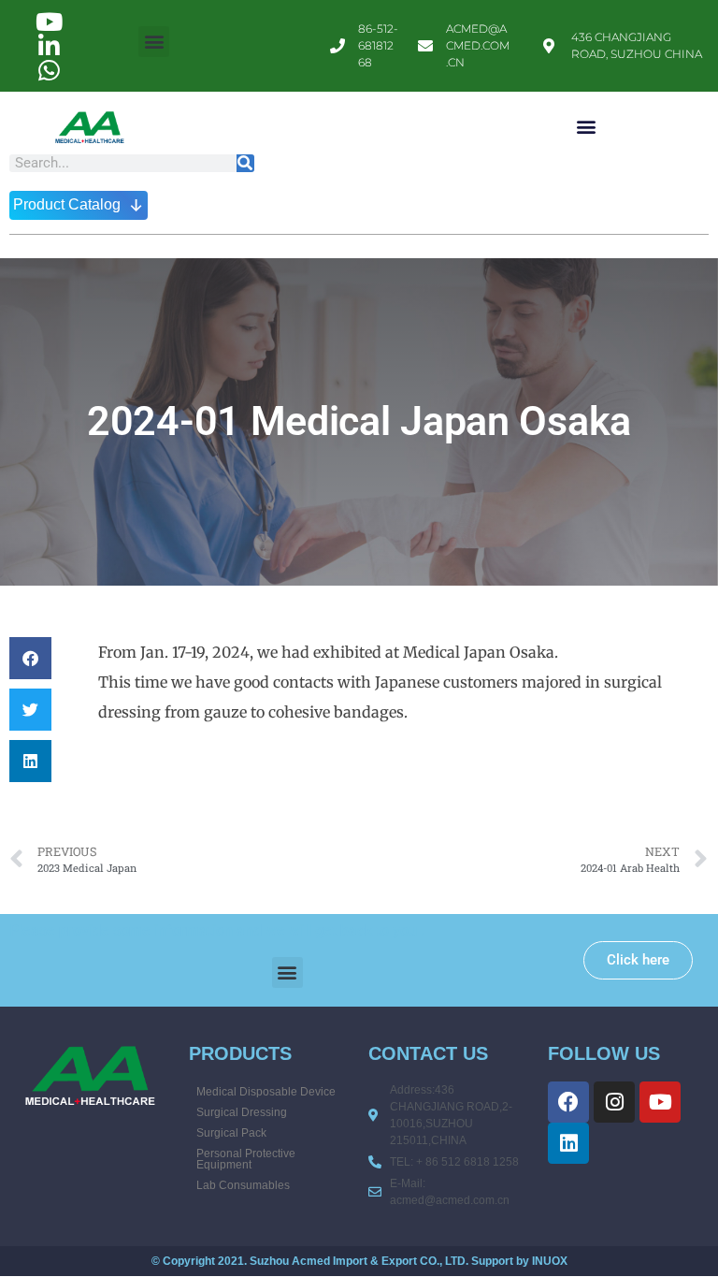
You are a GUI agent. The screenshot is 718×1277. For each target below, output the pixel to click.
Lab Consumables (243, 1185)
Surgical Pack (231, 1132)
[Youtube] (660, 1102)
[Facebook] (568, 1102)
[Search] (245, 163)
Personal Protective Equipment (245, 1159)
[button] (153, 41)
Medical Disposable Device (266, 1091)
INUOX (549, 1261)
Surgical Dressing (241, 1112)
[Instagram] (614, 1102)
